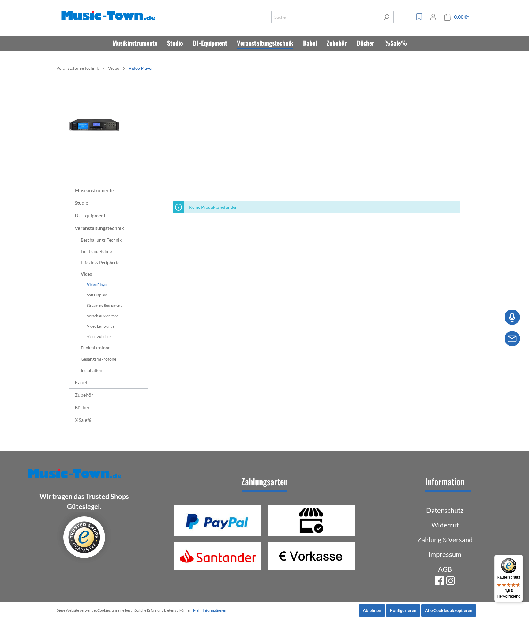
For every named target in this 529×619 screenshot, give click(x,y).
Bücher (82, 407)
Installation (91, 370)
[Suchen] (386, 17)
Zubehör (84, 395)
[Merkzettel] (419, 17)
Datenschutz (444, 510)
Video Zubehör (99, 336)
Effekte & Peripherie (100, 262)
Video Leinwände (100, 326)
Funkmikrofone (95, 347)
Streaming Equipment (104, 305)
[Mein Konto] (433, 17)
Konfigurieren (403, 610)
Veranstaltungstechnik (99, 228)
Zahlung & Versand (445, 539)
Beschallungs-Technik (101, 239)
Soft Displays (97, 295)
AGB (445, 569)
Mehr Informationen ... (211, 610)
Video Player (97, 284)
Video (86, 273)
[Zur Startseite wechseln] (109, 16)
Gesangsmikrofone (98, 359)
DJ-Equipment (90, 215)
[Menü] (519, 558)
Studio (81, 203)
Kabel (81, 382)
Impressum (444, 554)
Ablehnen (372, 610)
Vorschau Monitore (102, 315)
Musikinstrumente (94, 190)
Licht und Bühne (96, 251)
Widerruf (445, 525)
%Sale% (83, 420)
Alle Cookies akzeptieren (448, 610)
